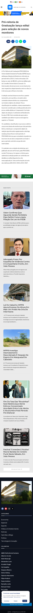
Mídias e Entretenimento (10, 529)
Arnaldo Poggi (6, 564)
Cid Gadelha (5, 567)
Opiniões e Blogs (7, 535)
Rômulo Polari (5, 587)
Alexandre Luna (6, 561)
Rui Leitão (4, 589)
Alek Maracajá (5, 559)
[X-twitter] (12, 508)
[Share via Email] (24, 41)
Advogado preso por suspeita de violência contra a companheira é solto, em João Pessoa (16, 262)
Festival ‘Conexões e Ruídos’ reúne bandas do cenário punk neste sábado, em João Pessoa (16, 453)
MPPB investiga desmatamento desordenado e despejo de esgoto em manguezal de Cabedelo (15, 355)
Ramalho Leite (6, 584)
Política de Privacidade (8, 597)
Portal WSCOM (8, 37)
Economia (4, 520)
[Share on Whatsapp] (20, 41)
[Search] (31, 7)
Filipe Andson (5, 578)
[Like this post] (8, 41)
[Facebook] (2, 508)
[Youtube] (6, 508)
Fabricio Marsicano (7, 575)
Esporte (4, 526)
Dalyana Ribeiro (6, 570)
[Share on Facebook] (12, 41)
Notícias (4, 532)
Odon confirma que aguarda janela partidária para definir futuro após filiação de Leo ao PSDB (15, 216)
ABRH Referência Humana (10, 553)
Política (3, 538)
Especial (4, 523)
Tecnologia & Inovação (9, 541)
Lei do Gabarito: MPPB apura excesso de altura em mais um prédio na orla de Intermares (16, 308)
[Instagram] (9, 508)
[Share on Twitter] (16, 41)
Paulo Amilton (5, 581)
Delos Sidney (5, 573)
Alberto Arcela (6, 556)
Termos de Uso (17, 597)
